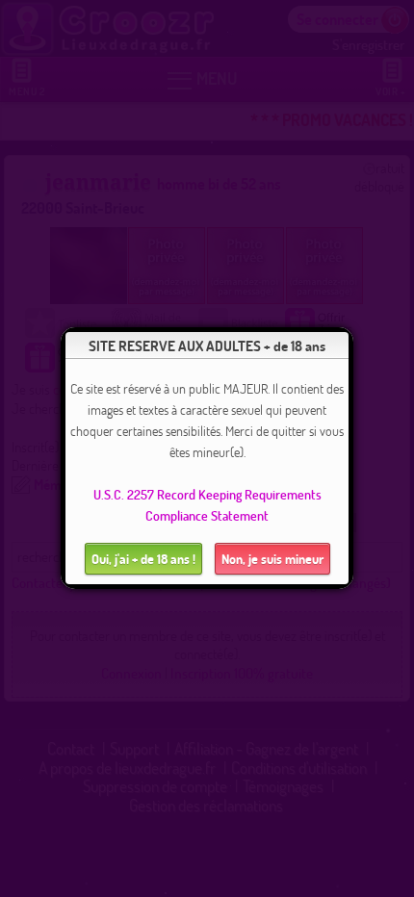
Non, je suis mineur (272, 559)
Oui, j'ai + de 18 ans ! (143, 559)
